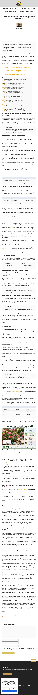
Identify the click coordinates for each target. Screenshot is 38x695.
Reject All (13, 688)
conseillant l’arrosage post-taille (22, 465)
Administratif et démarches (25, 11)
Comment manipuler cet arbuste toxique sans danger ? (16, 70)
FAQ (4, 104)
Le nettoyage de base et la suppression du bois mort (14, 92)
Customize (5, 688)
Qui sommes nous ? (28, 685)
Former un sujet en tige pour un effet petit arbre (13, 99)
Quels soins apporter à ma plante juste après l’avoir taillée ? (15, 110)
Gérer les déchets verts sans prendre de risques (13, 89)
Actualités (13, 8)
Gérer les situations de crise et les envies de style (15, 73)
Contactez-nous (7, 673)
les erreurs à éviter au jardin (21, 489)
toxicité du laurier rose (6, 248)
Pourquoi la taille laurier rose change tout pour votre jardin (17, 67)
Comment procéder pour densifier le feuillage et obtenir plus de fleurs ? (18, 106)
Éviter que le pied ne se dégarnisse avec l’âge (13, 81)
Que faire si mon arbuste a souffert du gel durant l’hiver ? (15, 109)
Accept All (9, 690)
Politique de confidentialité (19, 685)
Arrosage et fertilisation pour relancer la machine (14, 101)
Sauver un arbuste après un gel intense (12, 97)
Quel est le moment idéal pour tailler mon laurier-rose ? (15, 105)
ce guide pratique (9, 149)
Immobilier (6, 8)
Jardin (19, 8)
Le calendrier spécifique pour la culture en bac (13, 85)
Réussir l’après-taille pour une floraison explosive (15, 74)
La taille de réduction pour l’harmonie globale (13, 93)
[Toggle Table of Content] (30, 78)
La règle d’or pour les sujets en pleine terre (12, 84)
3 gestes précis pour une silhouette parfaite (14, 71)
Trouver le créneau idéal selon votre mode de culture (16, 69)
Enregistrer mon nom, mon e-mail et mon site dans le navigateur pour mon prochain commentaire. (18, 649)
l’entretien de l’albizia (15, 391)
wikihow (12, 227)
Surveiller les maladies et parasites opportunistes (14, 102)
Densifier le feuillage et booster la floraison (12, 80)
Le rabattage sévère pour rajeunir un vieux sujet (13, 95)
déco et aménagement (11, 11)
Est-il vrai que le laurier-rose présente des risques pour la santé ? (16, 108)
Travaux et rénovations (28, 8)
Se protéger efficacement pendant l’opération (13, 88)
